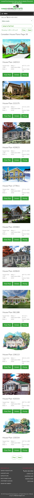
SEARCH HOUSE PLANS (6, 470)
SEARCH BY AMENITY (6, 483)
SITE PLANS (30, 481)
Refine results (5, 21)
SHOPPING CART (29, 476)
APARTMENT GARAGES (6, 481)
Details (16, 75)
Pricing (25, 75)
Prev (23, 30)
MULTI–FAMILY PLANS (6, 478)
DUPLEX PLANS (4, 476)
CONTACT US (30, 473)
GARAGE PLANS (5, 473)
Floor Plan (7, 75)
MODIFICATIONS (29, 479)
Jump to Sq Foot (8, 26)
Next (29, 30)
